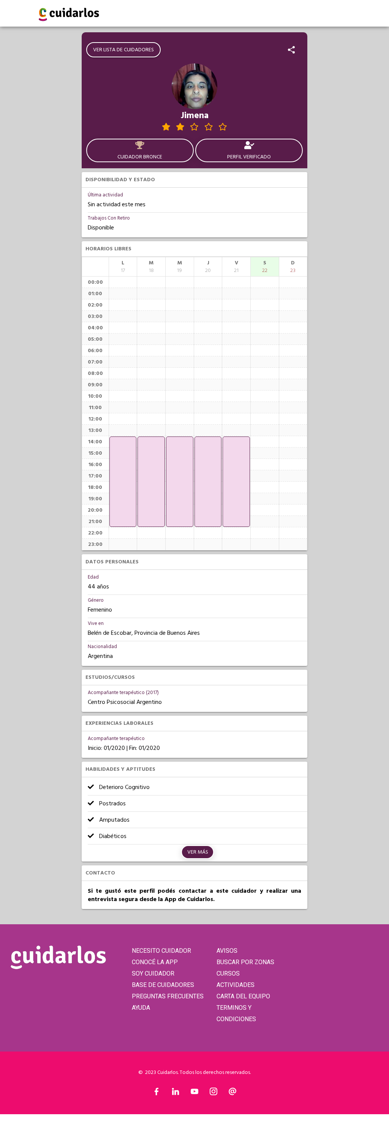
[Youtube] (194, 1093)
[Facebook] (156, 1093)
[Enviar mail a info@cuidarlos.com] (232, 1093)
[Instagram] (213, 1093)
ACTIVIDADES (236, 984)
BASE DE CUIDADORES (163, 984)
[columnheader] (123, 266)
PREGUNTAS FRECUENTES (168, 996)
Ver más (197, 852)
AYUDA (141, 1007)
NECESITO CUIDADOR (161, 950)
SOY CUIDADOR (153, 973)
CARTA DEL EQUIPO (243, 996)
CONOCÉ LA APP (155, 962)
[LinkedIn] (175, 1093)
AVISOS (227, 950)
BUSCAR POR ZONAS (245, 962)
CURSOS (228, 973)
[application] (123, 481)
